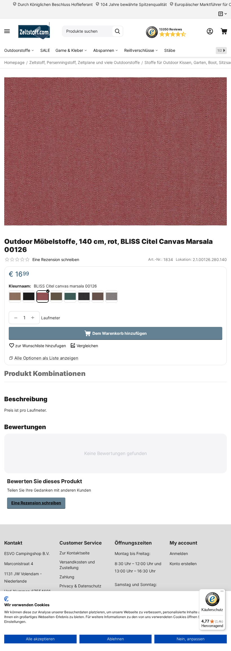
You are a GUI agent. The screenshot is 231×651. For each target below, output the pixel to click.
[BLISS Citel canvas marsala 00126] (42, 296)
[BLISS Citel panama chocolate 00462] (98, 296)
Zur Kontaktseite (74, 552)
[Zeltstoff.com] (36, 31)
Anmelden (179, 553)
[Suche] (117, 31)
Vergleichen (87, 345)
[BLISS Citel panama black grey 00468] (84, 296)
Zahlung (66, 576)
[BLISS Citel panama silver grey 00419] (111, 296)
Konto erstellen (183, 563)
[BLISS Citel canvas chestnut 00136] (15, 296)
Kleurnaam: (20, 286)
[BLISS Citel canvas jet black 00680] (29, 296)
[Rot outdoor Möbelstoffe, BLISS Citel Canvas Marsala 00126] (115, 151)
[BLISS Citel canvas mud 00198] (56, 296)
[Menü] (222, 592)
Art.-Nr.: (155, 259)
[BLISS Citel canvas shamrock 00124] (70, 296)
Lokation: (184, 259)
